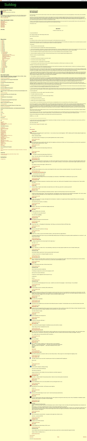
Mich (33, 391)
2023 (2, 40)
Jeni (32, 290)
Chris (33, 365)
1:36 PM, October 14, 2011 (36, 230)
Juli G (1, 129)
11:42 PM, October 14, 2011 (36, 295)
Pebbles (2, 122)
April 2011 (3, 64)
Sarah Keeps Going (3, 130)
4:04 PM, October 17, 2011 (36, 378)
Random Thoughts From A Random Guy (6, 135)
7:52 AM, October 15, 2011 (36, 312)
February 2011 (4, 66)
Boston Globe (3, 22)
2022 (2, 41)
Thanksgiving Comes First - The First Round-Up (8, 55)
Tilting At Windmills (3, 138)
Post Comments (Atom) (37, 438)
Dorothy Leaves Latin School (6, 58)
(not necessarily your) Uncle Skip (38, 172)
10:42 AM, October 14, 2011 (36, 178)
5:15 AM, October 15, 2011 (36, 305)
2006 (2, 71)
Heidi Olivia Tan (35, 401)
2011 (2, 51)
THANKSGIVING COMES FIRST (6, 56)
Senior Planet (3, 27)
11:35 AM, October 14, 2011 (36, 203)
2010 (2, 68)
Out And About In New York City (5, 89)
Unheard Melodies (3, 116)
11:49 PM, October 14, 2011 (36, 300)
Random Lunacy (3, 142)
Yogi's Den (2, 139)
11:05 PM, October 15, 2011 (36, 328)
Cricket (33, 185)
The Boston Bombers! (4, 154)
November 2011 (4, 52)
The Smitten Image (3, 86)
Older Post (84, 436)
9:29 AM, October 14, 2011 (36, 151)
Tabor (33, 423)
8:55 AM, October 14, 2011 (36, 139)
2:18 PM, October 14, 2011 (36, 249)
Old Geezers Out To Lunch (4, 128)
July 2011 (3, 62)
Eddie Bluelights (35, 159)
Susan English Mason (36, 352)
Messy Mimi (2, 95)
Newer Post (31, 436)
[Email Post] (30, 127)
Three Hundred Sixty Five (36, 329)
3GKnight (33, 297)
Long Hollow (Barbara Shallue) (5, 101)
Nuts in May (34, 349)
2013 (2, 49)
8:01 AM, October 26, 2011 (36, 417)
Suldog (10, 5)
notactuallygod (34, 179)
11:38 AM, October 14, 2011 (36, 208)
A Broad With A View (3, 123)
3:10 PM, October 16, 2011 (36, 340)
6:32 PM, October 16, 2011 (36, 355)
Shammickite (34, 306)
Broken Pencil (3, 26)
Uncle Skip (2, 83)
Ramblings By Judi (3, 134)
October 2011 (4, 53)
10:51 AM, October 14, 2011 (36, 188)
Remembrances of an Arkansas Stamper (6, 141)
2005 (2, 72)
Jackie (33, 285)
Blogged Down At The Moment (5, 137)
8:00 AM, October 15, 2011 (36, 317)
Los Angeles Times (3, 24)
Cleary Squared (3, 144)
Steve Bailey (34, 375)
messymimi (34, 217)
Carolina (33, 318)
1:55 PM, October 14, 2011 (36, 244)
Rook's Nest (2, 113)
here (47, 228)
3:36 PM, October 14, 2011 (36, 255)
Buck (33, 209)
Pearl (1, 98)
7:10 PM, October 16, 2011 (36, 363)
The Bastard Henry (3, 133)
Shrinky (38, 124)
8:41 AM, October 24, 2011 (36, 400)
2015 (2, 47)
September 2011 (4, 60)
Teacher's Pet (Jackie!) (4, 92)
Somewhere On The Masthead (5, 78)
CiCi (32, 167)
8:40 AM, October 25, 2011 (36, 411)
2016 (2, 46)
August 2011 (4, 61)
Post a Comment (32, 435)
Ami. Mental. (2, 136)
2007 (2, 70)
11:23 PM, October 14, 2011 (36, 284)
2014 (2, 48)
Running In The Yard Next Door (5, 106)
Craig (33, 140)
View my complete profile (4, 17)
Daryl (33, 227)
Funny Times (3, 25)
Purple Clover (3, 23)
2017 (2, 45)
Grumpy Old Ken (35, 301)
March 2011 (4, 65)
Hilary (33, 395)
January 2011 (4, 67)
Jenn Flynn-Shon (35, 257)
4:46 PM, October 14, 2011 (36, 261)
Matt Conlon (34, 323)
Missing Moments (3, 132)
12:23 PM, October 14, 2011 (36, 221)
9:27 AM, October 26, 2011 (36, 422)
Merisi (1, 110)
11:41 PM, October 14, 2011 (36, 289)
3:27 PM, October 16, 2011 (36, 350)
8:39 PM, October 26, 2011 (36, 433)
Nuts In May (2, 121)
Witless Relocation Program (5, 140)
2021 (2, 42)
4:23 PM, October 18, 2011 (36, 383)
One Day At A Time (3, 131)
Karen (33, 337)
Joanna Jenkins (34, 356)
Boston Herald (3, 21)
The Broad (34, 222)
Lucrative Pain (3, 127)
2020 (2, 43)
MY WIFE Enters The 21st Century (6, 54)
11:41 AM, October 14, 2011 (36, 216)
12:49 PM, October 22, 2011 (36, 394)
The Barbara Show (3, 143)
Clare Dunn (34, 384)
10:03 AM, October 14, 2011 (36, 166)
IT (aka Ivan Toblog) (35, 239)
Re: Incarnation (34, 12)
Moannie (2, 148)
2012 (2, 50)
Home (58, 436)
